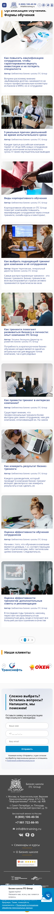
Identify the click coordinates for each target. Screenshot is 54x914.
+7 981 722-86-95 (27, 822)
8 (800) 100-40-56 (27, 4)
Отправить (27, 749)
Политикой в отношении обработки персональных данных (20, 906)
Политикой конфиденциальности (21, 760)
